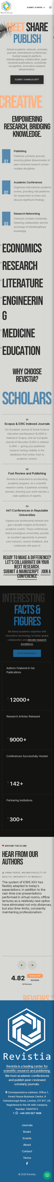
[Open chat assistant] (47, 1175)
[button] (21, 965)
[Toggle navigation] (50, 7)
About (27, 1144)
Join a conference (34, 573)
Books (27, 1131)
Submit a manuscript (21, 571)
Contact (27, 1151)
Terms (27, 1157)
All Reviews (27, 984)
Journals (27, 1125)
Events (27, 1138)
